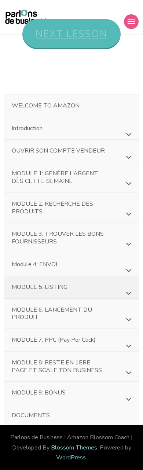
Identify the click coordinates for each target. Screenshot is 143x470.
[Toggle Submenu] (126, 134)
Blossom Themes (74, 448)
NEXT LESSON (71, 33)
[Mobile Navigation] (131, 21)
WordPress (71, 458)
